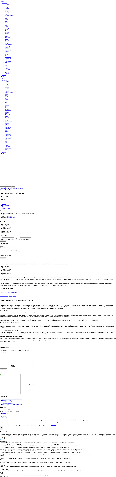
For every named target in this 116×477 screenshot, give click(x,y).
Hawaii (6, 19)
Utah (6, 65)
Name (12, 363)
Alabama (7, 4)
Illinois (6, 22)
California (7, 10)
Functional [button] (2, 455)
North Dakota (8, 51)
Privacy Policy (5, 413)
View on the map (32, 384)
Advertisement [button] (3, 468)
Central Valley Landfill (7, 401)
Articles (4, 75)
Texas (6, 64)
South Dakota (8, 61)
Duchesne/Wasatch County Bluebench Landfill (12, 404)
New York (7, 48)
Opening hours (5, 205)
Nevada (6, 43)
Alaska (6, 6)
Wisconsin (7, 72)
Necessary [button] (2, 438)
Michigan (7, 35)
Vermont (6, 66)
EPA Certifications (4, 296)
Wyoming (7, 73)
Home (3, 1)
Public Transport (21, 239)
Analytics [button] (2, 464)
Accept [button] (58, 425)
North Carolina (8, 50)
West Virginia (8, 71)
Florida (6, 17)
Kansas (6, 26)
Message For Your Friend (5, 255)
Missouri (6, 39)
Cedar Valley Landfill (6, 400)
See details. (53, 425)
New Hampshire (8, 44)
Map (3, 206)
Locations (4, 3)
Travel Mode (2, 239)
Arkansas (7, 8)
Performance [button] (2, 459)
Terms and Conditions (7, 415)
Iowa (6, 25)
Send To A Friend (6, 208)
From (1, 238)
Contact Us (4, 417)
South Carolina (8, 59)
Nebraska (7, 41)
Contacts (4, 204)
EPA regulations (12, 296)
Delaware (7, 14)
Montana (7, 40)
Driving (8, 239)
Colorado (7, 11)
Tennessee (7, 62)
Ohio (6, 53)
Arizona (6, 7)
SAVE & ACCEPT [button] (4, 476)
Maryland (7, 32)
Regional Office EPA (12, 292)
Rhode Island (8, 58)
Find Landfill (4, 292)
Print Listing (2, 189)
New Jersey (7, 46)
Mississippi (7, 37)
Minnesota (7, 36)
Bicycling (14, 239)
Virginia (6, 68)
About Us (4, 76)
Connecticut (7, 12)
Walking (28, 239)
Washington (7, 69)
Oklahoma (7, 54)
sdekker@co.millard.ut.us (10, 217)
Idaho (6, 21)
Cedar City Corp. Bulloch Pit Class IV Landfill (12, 399)
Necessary (3, 440)
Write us (4, 416)
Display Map (8, 189)
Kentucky (7, 28)
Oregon (6, 55)
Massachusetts (8, 33)
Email (12, 365)
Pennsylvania (8, 57)
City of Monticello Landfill (7, 403)
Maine (6, 30)
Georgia (6, 18)
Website (13, 366)
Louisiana (7, 29)
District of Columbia (9, 15)
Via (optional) (17, 238)
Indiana (6, 23)
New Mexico (7, 47)
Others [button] (1, 472)
